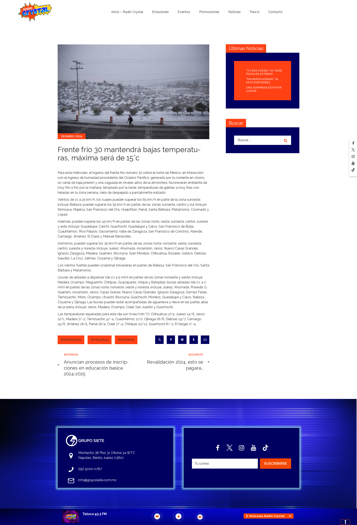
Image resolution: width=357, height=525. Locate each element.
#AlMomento (71, 340)
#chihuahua (99, 340)
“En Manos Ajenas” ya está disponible (262, 81)
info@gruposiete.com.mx (97, 480)
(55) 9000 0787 (90, 469)
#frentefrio (126, 340)
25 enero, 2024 (71, 136)
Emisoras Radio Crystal (266, 516)
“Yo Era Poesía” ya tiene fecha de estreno (264, 72)
